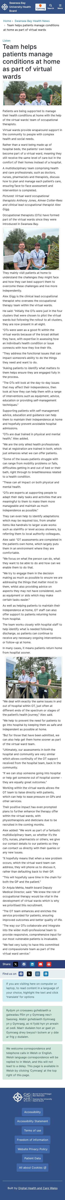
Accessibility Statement (32, 1121)
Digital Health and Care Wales (38, 1188)
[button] (15, 964)
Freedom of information (32, 1139)
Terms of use (32, 1130)
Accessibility (32, 1112)
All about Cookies (30, 1167)
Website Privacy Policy (32, 1149)
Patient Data (32, 1158)
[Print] (49, 964)
